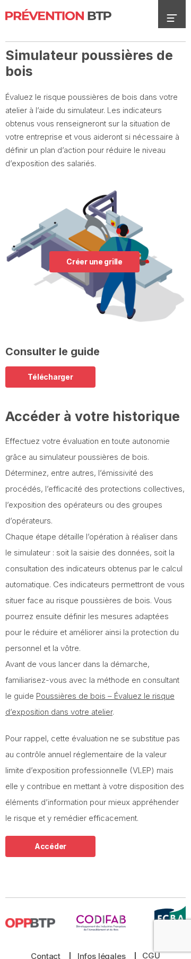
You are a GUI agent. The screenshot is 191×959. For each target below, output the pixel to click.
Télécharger (50, 376)
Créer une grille (94, 261)
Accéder (50, 846)
